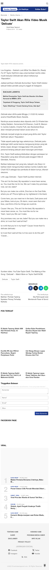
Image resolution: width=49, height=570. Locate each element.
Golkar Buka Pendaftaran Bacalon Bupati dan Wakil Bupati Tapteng (36, 330)
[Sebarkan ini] (30, 288)
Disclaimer (12, 538)
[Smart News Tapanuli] (24, 3)
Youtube (37, 553)
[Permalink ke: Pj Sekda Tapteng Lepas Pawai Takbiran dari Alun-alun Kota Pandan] (37, 365)
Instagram (14, 553)
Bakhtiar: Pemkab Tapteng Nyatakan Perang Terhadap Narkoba (11, 298)
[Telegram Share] (41, 288)
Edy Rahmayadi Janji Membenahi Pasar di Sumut (38, 296)
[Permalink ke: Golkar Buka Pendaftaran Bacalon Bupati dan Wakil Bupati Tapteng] (37, 320)
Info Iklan (36, 538)
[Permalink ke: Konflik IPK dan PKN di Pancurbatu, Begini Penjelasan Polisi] (12, 343)
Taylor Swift (15, 279)
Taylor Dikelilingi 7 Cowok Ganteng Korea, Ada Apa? (21, 106)
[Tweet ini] (35, 288)
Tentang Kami (12, 532)
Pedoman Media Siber (36, 535)
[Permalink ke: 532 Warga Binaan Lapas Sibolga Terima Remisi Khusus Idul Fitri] (37, 343)
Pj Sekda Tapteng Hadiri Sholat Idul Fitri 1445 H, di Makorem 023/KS (11, 375)
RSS (25, 557)
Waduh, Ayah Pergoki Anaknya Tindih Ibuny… (26, 507)
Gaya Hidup (14, 478)
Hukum (13, 504)
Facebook (14, 550)
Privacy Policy (24, 542)
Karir (12, 535)
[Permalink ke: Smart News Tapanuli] (3, 28)
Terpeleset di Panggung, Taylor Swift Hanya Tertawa (21, 102)
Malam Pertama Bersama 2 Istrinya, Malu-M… (27, 481)
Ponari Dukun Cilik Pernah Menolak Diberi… (28, 489)
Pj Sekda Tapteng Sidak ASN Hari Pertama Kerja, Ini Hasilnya (12, 330)
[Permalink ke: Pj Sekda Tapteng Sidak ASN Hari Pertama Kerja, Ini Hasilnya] (12, 320)
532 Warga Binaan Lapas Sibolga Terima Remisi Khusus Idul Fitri (35, 353)
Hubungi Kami (35, 532)
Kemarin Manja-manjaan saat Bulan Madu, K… (27, 516)
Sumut (13, 495)
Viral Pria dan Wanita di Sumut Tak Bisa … (27, 497)
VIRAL (17, 495)
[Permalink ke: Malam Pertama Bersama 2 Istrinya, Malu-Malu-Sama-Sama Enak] (24, 461)
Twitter (37, 550)
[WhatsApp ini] (46, 288)
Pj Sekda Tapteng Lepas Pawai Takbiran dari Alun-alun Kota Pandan (35, 375)
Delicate (5, 279)
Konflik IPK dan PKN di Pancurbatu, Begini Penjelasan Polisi (10, 353)
